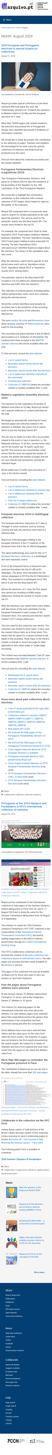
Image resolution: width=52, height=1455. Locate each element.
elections (37, 794)
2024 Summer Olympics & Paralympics (21, 1159)
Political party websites (19, 381)
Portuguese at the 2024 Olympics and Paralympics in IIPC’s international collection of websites (23, 806)
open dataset (35, 353)
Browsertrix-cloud (40, 320)
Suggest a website (13, 1368)
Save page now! (11, 1382)
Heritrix (14, 320)
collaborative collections (14, 794)
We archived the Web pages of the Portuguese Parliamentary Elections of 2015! (26, 735)
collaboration (9, 1170)
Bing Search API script (19, 729)
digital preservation (9, 1173)
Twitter (8, 1340)
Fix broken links (11, 1372)
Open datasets (11, 1313)
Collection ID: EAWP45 (19, 384)
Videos (8, 1347)
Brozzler (23, 320)
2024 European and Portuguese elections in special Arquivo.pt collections (20, 48)
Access (9, 1413)
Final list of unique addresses (22, 500)
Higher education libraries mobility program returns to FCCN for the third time (31, 1240)
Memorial (9, 1375)
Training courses (12, 1417)
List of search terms (18, 360)
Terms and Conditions (14, 1316)
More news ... (40, 1272)
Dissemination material (15, 1350)
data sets (29, 794)
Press (8, 1306)
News (6, 791)
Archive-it (9, 965)
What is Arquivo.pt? (13, 1295)
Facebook (9, 1344)
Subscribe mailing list (14, 1333)
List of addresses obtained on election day (29, 490)
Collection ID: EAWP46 (19, 504)
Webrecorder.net (35, 323)
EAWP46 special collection (33, 658)
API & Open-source (13, 1309)
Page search (10, 1403)
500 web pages (40, 1072)
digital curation (43, 1170)
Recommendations (13, 1379)
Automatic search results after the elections (29, 370)
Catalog (9, 1420)
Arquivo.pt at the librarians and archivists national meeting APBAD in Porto (31, 1207)
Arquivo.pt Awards (12, 1365)
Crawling (9, 1410)
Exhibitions (10, 1302)
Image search (11, 1406)
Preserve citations (13, 1386)
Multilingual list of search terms (23, 675)
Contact (9, 1423)
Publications (10, 1299)
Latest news (10, 1337)
